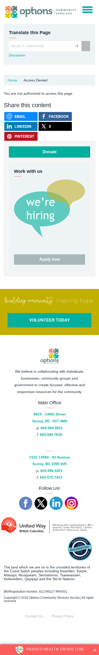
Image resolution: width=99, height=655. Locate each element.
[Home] (39, 11)
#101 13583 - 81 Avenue (49, 457)
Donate (50, 152)
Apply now (49, 259)
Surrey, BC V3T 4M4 (49, 421)
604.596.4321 (51, 471)
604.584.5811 (52, 428)
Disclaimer (17, 55)
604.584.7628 (51, 435)
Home (12, 80)
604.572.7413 (51, 477)
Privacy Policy (63, 616)
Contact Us (34, 616)
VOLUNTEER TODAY (49, 320)
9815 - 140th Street (50, 414)
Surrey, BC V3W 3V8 (49, 464)
